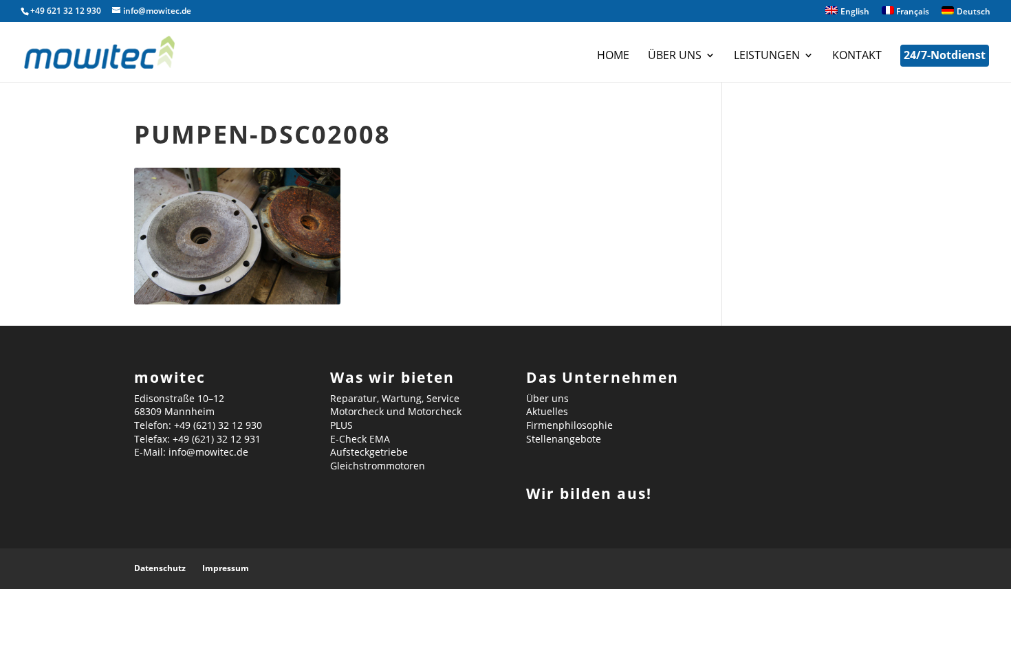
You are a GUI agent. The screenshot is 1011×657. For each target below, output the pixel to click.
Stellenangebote (563, 438)
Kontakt (857, 56)
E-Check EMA (360, 438)
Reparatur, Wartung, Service (394, 398)
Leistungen (767, 56)
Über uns (675, 56)
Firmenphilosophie (569, 425)
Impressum (225, 568)
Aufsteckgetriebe (369, 451)
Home (613, 56)
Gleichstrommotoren (377, 465)
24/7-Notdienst (945, 55)
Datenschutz (160, 568)
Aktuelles (547, 411)
